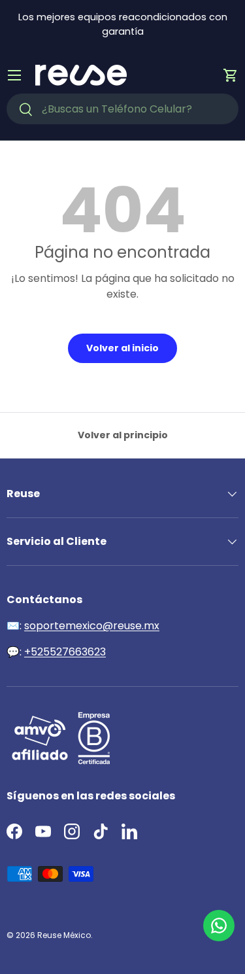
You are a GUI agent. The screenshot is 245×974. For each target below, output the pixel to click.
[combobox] (122, 109)
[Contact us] (219, 925)
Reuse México (64, 935)
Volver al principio (123, 435)
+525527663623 (65, 651)
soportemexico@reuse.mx (91, 625)
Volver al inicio (122, 348)
